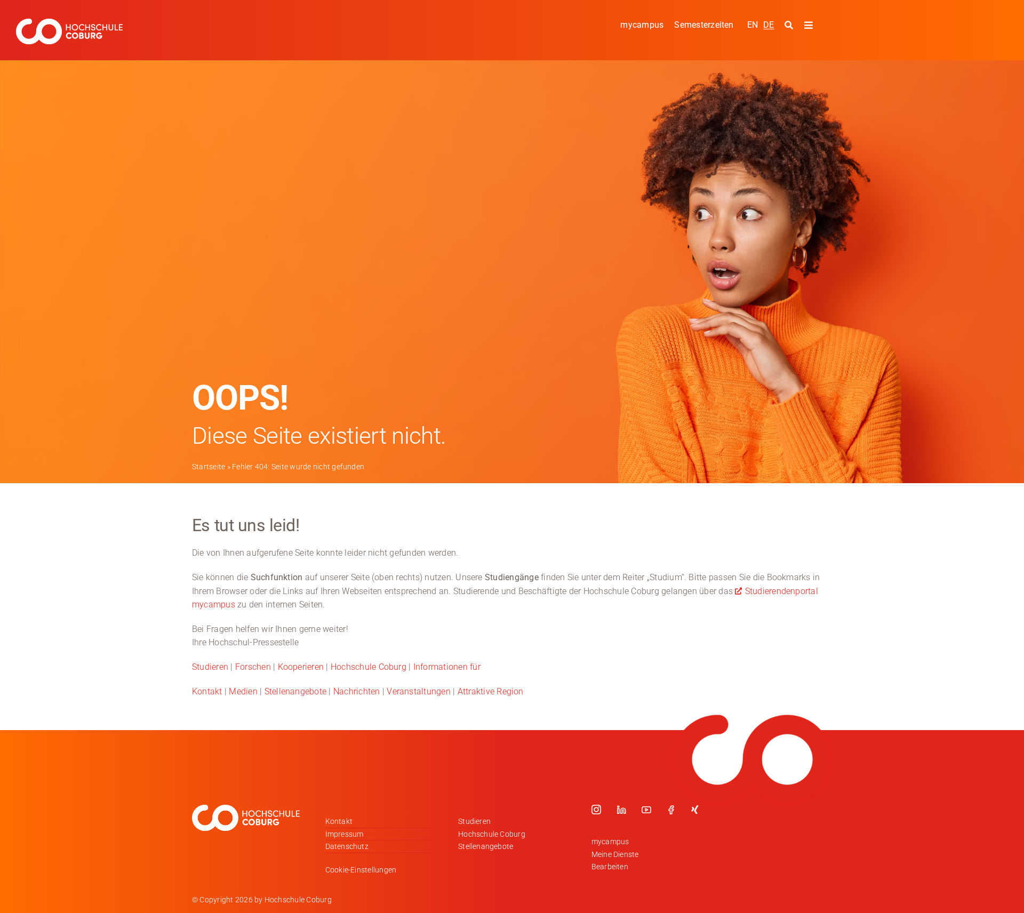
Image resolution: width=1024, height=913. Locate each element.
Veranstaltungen (419, 691)
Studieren (210, 667)
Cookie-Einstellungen (361, 870)
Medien (243, 691)
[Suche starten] (790, 25)
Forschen (253, 667)
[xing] (695, 809)
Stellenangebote (296, 691)
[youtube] (646, 809)
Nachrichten (356, 691)
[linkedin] (621, 809)
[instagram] (596, 809)
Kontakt (207, 691)
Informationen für (447, 667)
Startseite (208, 466)
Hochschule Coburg (368, 667)
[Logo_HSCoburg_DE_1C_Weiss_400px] (69, 23)
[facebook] (671, 809)
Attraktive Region (491, 691)
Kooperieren (301, 667)
